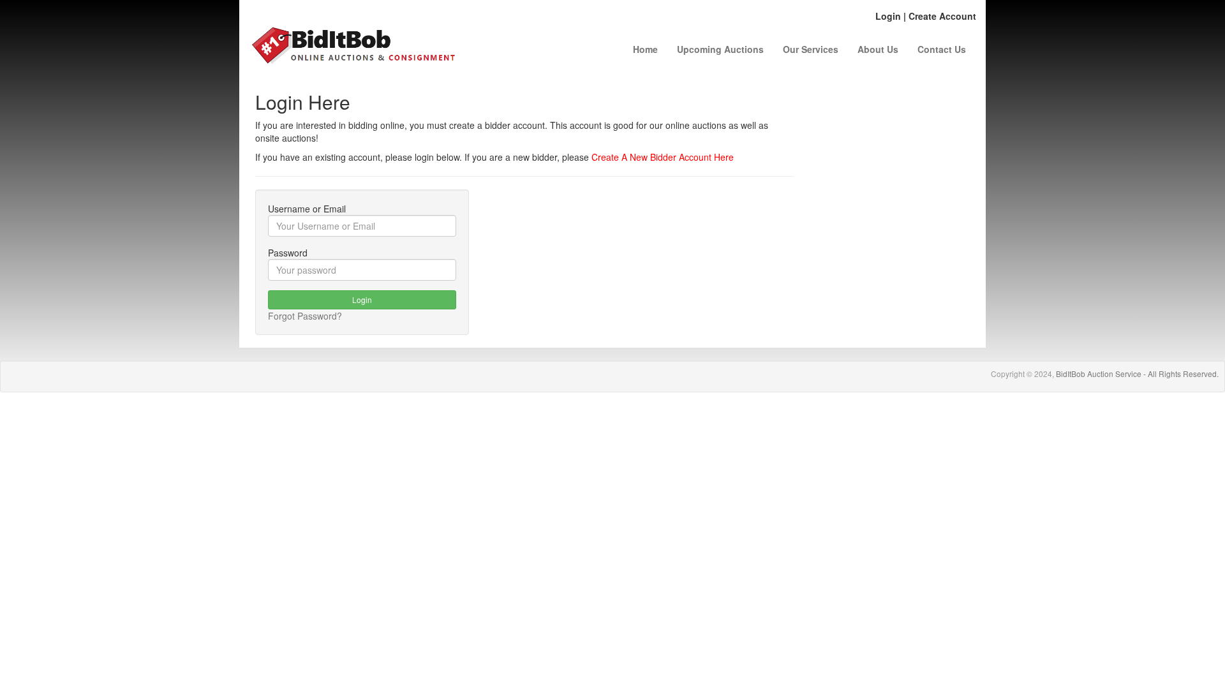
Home (645, 49)
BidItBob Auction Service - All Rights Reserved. (1137, 373)
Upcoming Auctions (720, 49)
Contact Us (941, 49)
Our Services (810, 49)
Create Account (942, 16)
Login (888, 16)
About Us (878, 49)
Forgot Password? (305, 315)
